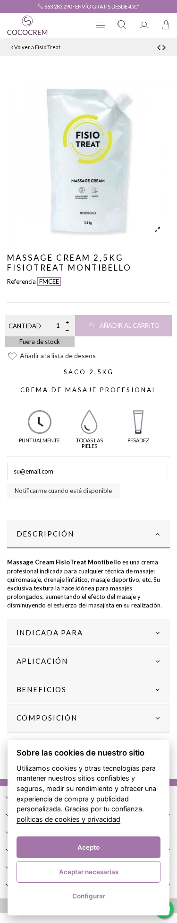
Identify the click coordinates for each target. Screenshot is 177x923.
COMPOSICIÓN (47, 717)
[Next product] (164, 47)
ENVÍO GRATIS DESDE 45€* (107, 6)
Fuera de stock (39, 341)
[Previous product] (159, 47)
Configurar (88, 896)
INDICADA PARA (50, 632)
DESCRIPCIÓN (45, 533)
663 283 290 (57, 6)
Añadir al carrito (130, 325)
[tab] (88, 534)
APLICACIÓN (42, 661)
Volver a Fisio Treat (36, 47)
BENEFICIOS (42, 689)
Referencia (21, 281)
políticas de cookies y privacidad (68, 819)
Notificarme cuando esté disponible (63, 490)
